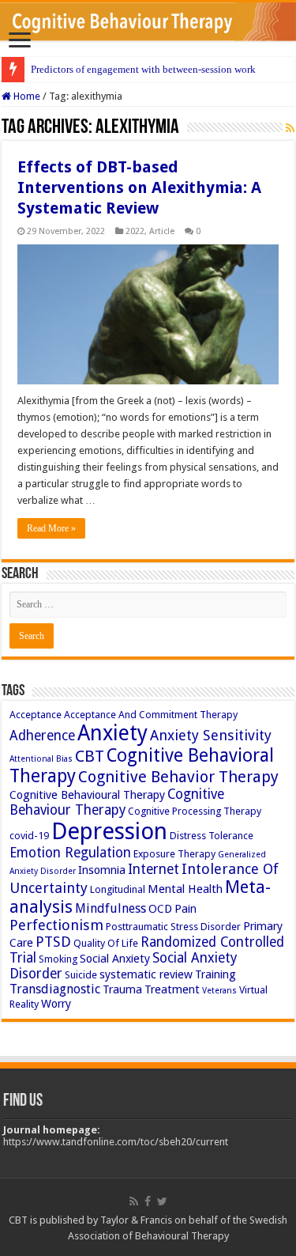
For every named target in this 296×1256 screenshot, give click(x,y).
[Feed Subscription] (290, 128)
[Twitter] (162, 1201)
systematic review (146, 974)
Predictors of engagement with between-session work (143, 69)
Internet (153, 869)
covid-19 (29, 836)
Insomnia (102, 870)
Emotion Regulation (70, 853)
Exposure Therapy (174, 854)
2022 (135, 231)
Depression (109, 831)
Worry (56, 1004)
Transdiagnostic (54, 989)
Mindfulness (110, 908)
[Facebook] (147, 1201)
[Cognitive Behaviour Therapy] (148, 21)
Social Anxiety (115, 958)
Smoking (58, 959)
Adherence (42, 735)
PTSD (53, 941)
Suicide (81, 975)
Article (161, 231)
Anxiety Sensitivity (211, 735)
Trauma (122, 989)
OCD (160, 909)
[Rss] (134, 1201)
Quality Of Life (105, 943)
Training (215, 974)
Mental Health (185, 889)
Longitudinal (117, 889)
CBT (89, 756)
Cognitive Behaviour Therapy (116, 802)
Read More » (51, 528)
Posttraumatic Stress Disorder (173, 927)
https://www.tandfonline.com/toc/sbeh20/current (115, 1142)
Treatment (172, 989)
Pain (185, 909)
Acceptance (35, 715)
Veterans (219, 991)
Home (25, 96)
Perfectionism (56, 925)
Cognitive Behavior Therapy (178, 776)
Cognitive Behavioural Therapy (87, 795)
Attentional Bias (41, 759)
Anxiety (112, 733)
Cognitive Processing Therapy (194, 811)
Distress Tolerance (211, 836)
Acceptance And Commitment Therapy (151, 715)
